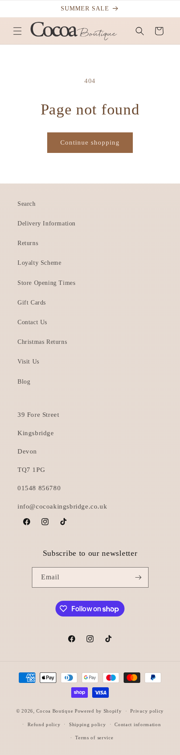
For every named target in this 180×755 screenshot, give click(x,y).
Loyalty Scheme (39, 263)
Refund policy (44, 724)
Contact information (137, 724)
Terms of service (94, 737)
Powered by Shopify (98, 710)
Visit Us (28, 361)
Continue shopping (90, 142)
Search (26, 204)
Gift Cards (31, 302)
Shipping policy (87, 724)
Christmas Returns (42, 342)
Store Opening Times (46, 283)
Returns (27, 243)
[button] (17, 31)
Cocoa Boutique (54, 710)
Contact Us (32, 322)
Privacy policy (147, 710)
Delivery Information (46, 223)
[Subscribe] (138, 577)
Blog (23, 381)
